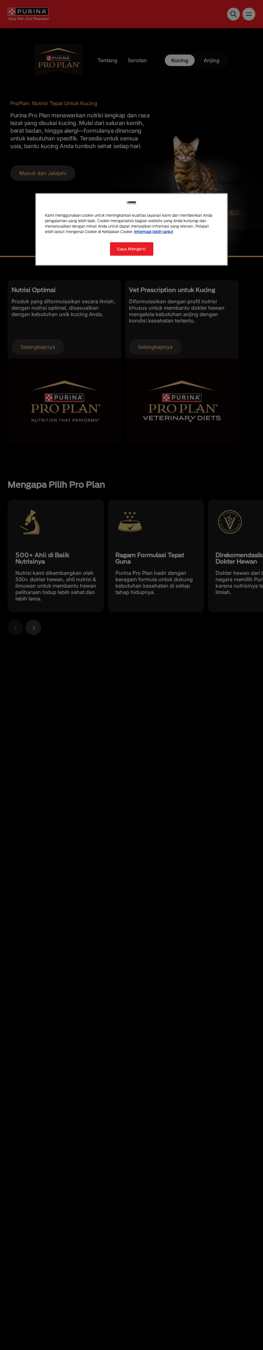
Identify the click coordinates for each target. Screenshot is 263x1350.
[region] (131, 229)
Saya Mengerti (131, 249)
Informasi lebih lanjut (153, 231)
